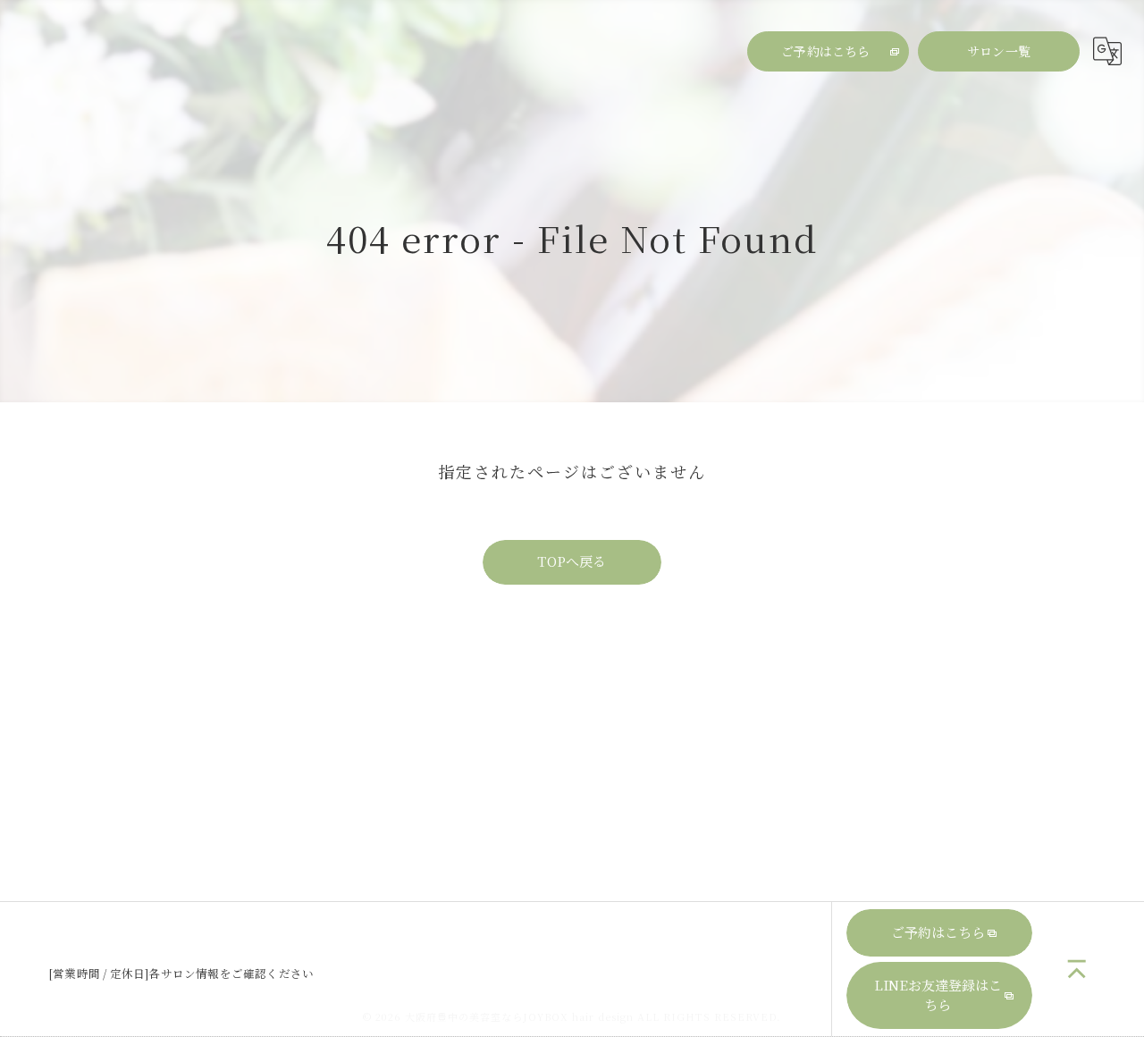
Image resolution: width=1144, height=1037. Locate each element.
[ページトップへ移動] (1077, 969)
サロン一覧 (998, 51)
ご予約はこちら (825, 51)
